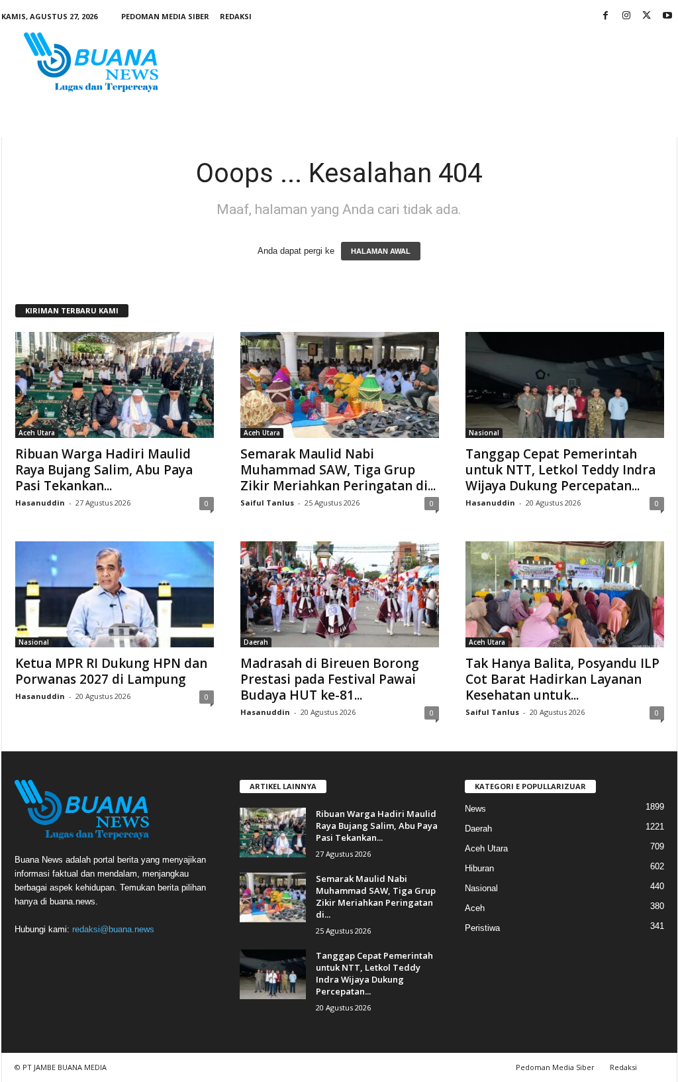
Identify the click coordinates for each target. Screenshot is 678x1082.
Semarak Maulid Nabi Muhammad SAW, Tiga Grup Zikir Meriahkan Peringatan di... (338, 469)
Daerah (256, 642)
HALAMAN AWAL (381, 251)
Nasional (484, 432)
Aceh (475, 908)
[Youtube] (667, 16)
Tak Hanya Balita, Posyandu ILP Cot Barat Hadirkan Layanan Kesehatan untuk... (562, 679)
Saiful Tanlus (267, 503)
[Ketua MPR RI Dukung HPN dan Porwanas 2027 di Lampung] (114, 594)
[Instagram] (626, 16)
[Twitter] (647, 16)
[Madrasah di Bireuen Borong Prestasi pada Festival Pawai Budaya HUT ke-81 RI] (339, 594)
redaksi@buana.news (113, 929)
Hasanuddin (40, 503)
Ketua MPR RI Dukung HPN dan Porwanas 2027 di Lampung (111, 671)
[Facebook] (606, 16)
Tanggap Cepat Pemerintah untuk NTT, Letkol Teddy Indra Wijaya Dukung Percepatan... (560, 469)
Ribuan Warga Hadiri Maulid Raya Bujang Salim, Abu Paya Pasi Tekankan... (104, 469)
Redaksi (236, 16)
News (475, 809)
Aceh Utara (37, 432)
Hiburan (479, 868)
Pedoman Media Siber (165, 16)
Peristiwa (482, 928)
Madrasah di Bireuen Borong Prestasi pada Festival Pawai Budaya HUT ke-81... (329, 679)
